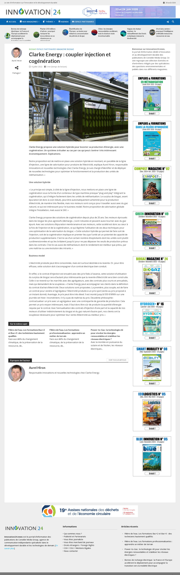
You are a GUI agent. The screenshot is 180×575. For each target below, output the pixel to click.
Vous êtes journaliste (73, 539)
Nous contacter (71, 551)
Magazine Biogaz (65, 49)
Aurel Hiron (17, 60)
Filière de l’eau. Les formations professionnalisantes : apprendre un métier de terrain (67, 333)
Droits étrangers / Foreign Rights (79, 545)
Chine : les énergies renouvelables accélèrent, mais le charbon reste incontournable (91, 32)
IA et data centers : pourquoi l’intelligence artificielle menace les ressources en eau (147, 32)
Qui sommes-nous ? (73, 533)
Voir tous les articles (117, 360)
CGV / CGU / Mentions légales (77, 548)
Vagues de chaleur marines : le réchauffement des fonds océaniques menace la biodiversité (119, 33)
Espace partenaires (46, 49)
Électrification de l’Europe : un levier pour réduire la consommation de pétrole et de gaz (62, 32)
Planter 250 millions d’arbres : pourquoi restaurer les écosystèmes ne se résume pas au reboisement (31, 35)
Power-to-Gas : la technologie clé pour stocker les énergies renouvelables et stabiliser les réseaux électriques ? (107, 334)
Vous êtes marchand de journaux (79, 542)
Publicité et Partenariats (75, 536)
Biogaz (32, 49)
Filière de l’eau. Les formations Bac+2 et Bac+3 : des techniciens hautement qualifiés (26, 333)
